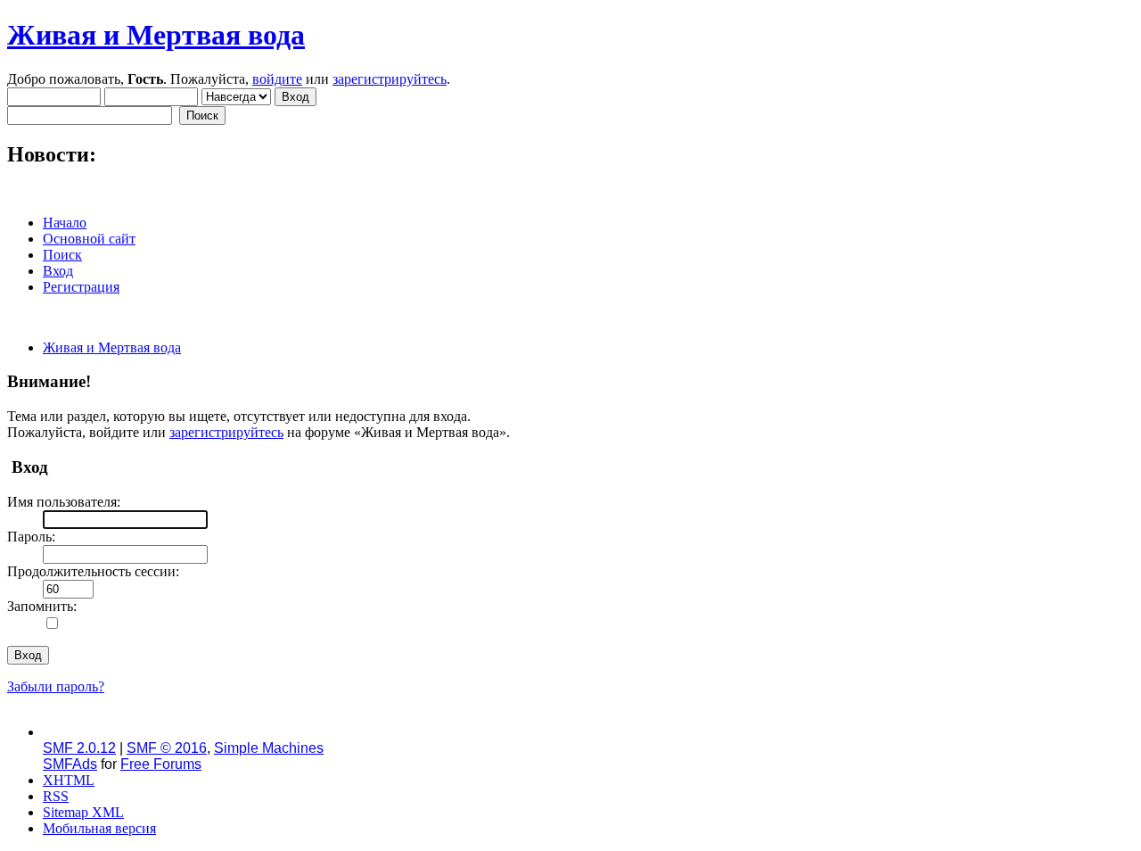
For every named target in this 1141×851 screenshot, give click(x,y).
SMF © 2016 (167, 748)
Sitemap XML (83, 812)
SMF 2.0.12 (79, 748)
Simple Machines (269, 748)
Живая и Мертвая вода (156, 35)
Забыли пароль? (55, 686)
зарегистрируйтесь (389, 79)
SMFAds (70, 764)
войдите (277, 79)
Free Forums (160, 764)
